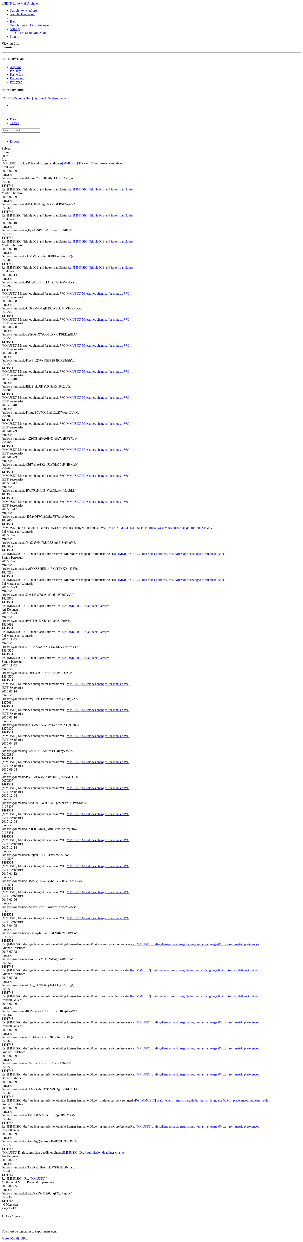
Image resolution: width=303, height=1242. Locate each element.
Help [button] (13, 21)
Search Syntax (19, 25)
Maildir (15, 1238)
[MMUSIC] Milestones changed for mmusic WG (97, 293)
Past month (17, 78)
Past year (16, 82)
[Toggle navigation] (40, 4)
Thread (14, 123)
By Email (40, 98)
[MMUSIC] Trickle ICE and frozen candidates (92, 163)
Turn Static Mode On (32, 32)
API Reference (39, 25)
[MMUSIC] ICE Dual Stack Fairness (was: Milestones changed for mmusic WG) (160, 527)
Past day (15, 71)
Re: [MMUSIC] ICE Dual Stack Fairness (82, 606)
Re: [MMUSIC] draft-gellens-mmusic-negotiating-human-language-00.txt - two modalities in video (194, 970)
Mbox (5, 1238)
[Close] (3, 1225)
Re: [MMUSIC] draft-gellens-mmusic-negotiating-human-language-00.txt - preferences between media (201, 1100)
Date (13, 119)
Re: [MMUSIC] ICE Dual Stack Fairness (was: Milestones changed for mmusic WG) (168, 554)
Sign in (14, 36)
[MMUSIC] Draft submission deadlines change (93, 1152)
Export (14, 141)
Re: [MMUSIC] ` (35, 1178)
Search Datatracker (22, 14)
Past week (16, 74)
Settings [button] (15, 29)
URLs (25, 1238)
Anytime (15, 67)
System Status (57, 98)
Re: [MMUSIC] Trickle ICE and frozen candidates (101, 189)
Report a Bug (22, 98)
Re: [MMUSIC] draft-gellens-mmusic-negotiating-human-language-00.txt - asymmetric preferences (194, 944)
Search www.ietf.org (23, 10)
